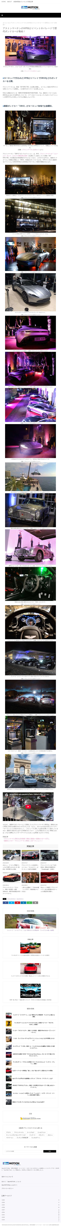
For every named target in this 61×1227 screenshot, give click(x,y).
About (9, 1)
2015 (30, 1214)
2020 (30, 1202)
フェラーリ (32, 1135)
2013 (30, 1219)
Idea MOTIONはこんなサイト (9, 1185)
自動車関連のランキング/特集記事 (23, 1)
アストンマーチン (11, 899)
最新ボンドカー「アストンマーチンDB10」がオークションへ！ (23, 841)
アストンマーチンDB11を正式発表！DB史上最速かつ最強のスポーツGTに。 (27, 838)
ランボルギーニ (35, 1137)
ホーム (5, 22)
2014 (30, 1217)
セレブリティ (12, 22)
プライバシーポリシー (8, 1188)
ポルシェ (50, 1135)
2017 (30, 1209)
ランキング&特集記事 (22, 1137)
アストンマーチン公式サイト (31, 71)
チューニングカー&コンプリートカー (16, 1135)
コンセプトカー (41, 1132)
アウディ (8, 1132)
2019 (30, 1205)
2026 (30, 1200)
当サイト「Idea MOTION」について (11, 1181)
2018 (30, 1207)
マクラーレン (9, 1137)
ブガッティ (42, 1135)
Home (4, 1)
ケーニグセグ (30, 1132)
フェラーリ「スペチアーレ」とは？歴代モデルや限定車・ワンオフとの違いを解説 (30, 930)
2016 (30, 1212)
